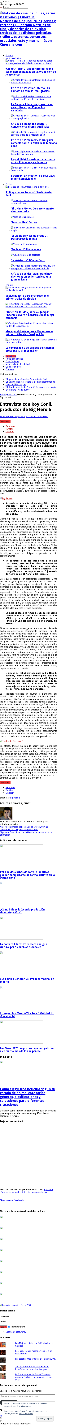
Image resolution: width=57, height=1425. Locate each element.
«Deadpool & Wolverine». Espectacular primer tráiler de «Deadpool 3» (29, 333)
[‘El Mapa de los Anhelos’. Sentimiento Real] (27, 186)
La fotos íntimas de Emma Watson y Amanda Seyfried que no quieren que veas (34, 1377)
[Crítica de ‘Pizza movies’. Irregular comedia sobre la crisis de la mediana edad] (34, 134)
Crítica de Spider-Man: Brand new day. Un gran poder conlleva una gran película (31, 276)
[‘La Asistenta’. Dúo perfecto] (25, 255)
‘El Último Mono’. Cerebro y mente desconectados (30, 381)
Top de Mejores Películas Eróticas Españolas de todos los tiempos (32, 1368)
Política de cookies (26, 1414)
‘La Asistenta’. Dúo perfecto (28, 260)
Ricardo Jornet (7, 416)
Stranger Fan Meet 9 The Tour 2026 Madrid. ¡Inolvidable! (33, 177)
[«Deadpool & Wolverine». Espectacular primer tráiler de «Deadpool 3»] (31, 326)
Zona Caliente (12, 361)
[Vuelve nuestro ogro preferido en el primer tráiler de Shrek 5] (31, 290)
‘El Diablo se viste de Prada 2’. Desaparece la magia (29, 237)
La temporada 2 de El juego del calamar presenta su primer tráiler (30, 349)
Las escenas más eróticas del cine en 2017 (35, 1358)
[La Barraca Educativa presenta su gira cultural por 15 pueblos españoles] (34, 99)
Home (3, 394)
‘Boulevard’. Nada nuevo (26, 249)
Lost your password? (16, 1332)
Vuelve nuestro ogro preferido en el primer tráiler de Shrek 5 (27, 297)
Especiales (11, 356)
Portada (9, 55)
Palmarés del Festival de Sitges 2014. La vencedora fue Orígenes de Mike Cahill (24, 828)
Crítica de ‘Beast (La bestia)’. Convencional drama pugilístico (30, 125)
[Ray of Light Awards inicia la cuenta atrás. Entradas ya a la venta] (34, 154)
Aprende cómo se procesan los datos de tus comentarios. (26, 1190)
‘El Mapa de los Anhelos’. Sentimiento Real (26, 379)
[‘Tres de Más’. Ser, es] (22, 217)
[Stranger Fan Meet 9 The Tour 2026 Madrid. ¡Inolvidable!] (34, 170)
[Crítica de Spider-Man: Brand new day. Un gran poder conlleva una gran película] (34, 268)
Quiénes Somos (13, 366)
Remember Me (17, 1326)
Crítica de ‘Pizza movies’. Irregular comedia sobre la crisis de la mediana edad (34, 143)
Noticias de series (14, 358)
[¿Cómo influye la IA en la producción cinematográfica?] (7, 1236)
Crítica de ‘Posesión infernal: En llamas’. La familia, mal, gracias (30, 89)
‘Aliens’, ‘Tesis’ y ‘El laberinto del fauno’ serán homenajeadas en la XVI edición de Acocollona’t (31, 71)
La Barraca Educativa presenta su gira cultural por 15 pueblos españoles (32, 107)
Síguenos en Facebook (12, 1200)
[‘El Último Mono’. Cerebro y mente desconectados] (34, 203)
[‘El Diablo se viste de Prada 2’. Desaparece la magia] (34, 230)
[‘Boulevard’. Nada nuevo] (24, 244)
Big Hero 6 (15, 797)
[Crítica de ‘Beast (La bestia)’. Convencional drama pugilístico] (34, 118)
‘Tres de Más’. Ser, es (24, 222)
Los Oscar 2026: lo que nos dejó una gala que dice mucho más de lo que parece (27, 1050)
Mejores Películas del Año (18, 364)
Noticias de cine (13, 58)
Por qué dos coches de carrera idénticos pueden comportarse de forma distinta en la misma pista (27, 875)
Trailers (9, 285)
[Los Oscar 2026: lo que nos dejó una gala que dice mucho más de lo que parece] (7, 1280)
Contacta (10, 369)
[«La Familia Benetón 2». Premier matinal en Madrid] (7, 1258)
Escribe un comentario (37, 416)
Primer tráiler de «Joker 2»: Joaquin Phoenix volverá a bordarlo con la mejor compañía (30, 315)
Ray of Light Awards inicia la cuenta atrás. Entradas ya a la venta (33, 161)
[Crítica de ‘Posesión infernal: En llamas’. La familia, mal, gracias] (34, 82)
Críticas (9, 184)
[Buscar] (1, 2)
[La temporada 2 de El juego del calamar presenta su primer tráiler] (31, 342)
